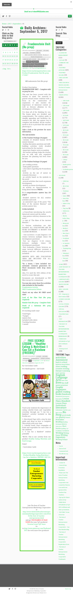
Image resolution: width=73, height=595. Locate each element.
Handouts (66, 394)
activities (29, 61)
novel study (66, 415)
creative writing (62, 369)
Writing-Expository (39, 66)
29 (14, 63)
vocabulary (59, 430)
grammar (64, 385)
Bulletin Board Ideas (63, 364)
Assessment (35, 61)
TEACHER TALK (63, 314)
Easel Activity (60, 373)
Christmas (66, 191)
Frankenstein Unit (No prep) (36, 45)
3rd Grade (66, 125)
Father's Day (66, 203)
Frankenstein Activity (30, 287)
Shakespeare (59, 426)
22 (14, 60)
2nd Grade (44, 356)
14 (12, 56)
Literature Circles (61, 410)
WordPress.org (63, 453)
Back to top (68, 589)
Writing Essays (61, 439)
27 (10, 63)
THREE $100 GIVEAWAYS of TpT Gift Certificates (64, 341)
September (17, 24)
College (65, 159)
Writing (59, 433)
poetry (62, 417)
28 (12, 63)
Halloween (66, 211)
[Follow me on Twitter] (3, 16)
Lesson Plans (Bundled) (41, 63)
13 (10, 56)
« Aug (4, 69)
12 (8, 56)
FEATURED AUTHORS (35, 52)
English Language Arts (28, 63)
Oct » (9, 69)
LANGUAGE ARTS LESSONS (29, 59)
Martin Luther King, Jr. (66, 218)
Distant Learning (63, 371)
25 (5, 63)
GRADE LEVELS (63, 95)
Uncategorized (63, 348)
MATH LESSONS (64, 284)
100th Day (66, 181)
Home (4, 24)
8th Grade (66, 149)
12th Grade (25, 52)
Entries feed (62, 448)
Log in (61, 446)
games (58, 385)
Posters (68, 417)
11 (5, 56)
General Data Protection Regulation (63, 468)
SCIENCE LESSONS (45, 358)
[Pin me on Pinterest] (10, 16)
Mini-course (59, 412)
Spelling (63, 428)
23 (17, 60)
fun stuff (64, 383)
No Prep (31, 66)
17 (3, 60)
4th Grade (66, 130)
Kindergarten (26, 358)
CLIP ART (62, 60)
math (69, 410)
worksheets (65, 430)
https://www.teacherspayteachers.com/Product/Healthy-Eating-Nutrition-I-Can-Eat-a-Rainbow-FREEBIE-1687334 (36, 455)
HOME (61, 264)
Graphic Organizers (61, 388)
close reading (61, 366)
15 (14, 56)
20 (10, 60)
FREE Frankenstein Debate (32, 289)
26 (8, 63)
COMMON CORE (64, 62)
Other (57, 417)
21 (12, 60)
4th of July (66, 186)
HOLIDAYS (62, 175)
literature (25, 66)
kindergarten (66, 396)
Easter (64, 196)
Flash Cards (64, 380)
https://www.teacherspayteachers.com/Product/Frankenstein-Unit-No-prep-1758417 (36, 73)
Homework (59, 396)
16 (17, 56)
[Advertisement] (13, 575)
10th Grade (39, 50)
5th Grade (66, 135)
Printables (60, 420)
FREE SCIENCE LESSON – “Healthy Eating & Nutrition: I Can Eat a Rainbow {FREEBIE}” (35, 346)
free (30, 360)
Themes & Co (43, 592)
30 (17, 63)
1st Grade (38, 356)
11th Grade (45, 50)
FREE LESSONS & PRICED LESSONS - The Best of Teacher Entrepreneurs (36, 55)
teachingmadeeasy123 (40, 68)
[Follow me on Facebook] (7, 16)
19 (8, 60)
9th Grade (66, 154)
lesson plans (59, 399)
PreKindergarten (35, 358)
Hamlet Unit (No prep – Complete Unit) (36, 303)
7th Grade (66, 145)
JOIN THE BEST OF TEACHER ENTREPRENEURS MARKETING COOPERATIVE (64, 271)
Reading (59, 422)
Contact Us (62, 462)
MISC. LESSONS (41, 59)
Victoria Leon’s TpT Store (36, 524)
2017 (9, 24)
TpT (67, 428)
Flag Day (65, 208)
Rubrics (64, 424)
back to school (61, 362)
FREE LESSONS (63, 77)
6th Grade (66, 140)
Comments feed (63, 451)
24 (3, 63)
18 (5, 60)
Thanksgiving (67, 248)
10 (3, 56)
